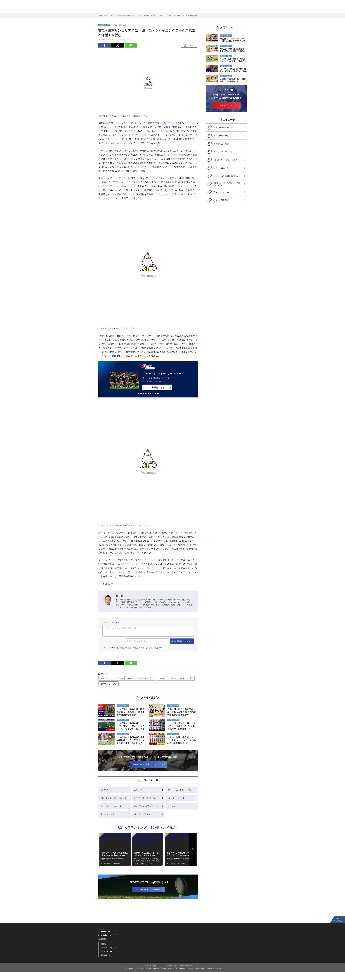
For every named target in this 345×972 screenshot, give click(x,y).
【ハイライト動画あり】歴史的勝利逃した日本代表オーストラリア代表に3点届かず (131, 740)
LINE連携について (106, 935)
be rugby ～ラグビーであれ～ (226, 160)
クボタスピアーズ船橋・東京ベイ (164, 127)
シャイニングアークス (139, 143)
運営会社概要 (105, 955)
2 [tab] (141, 393)
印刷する (191, 45)
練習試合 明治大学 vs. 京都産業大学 (180, 859)
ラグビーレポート (221, 135)
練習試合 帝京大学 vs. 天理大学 (112, 859)
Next (193, 849)
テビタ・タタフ (138, 343)
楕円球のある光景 (221, 143)
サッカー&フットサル (182, 790)
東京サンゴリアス (108, 683)
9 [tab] (158, 393)
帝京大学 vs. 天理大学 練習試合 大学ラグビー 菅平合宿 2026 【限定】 (114, 854)
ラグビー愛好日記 (221, 200)
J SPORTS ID (104, 931)
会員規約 (104, 944)
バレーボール (178, 798)
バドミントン (110, 814)
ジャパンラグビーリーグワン (141, 678)
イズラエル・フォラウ (128, 560)
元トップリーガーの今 (223, 152)
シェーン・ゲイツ (168, 532)
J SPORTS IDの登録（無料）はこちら (148, 764)
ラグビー (109, 16)
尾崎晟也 (116, 356)
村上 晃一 (127, 39)
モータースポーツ (146, 798)
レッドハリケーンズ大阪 (122, 154)
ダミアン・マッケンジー (115, 347)
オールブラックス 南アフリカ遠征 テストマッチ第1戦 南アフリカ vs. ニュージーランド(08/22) (147, 860)
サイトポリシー (106, 951)
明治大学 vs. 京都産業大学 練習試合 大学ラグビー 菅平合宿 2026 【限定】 (180, 854)
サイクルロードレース (116, 798)
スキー (174, 806)
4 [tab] (145, 393)
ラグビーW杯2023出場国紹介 (226, 176)
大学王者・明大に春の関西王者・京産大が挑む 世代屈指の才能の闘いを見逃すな (233, 50)
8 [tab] (155, 393)
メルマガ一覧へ (226, 105)
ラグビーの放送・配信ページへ (148, 889)
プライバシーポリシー (109, 948)
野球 (106, 790)
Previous (103, 849)
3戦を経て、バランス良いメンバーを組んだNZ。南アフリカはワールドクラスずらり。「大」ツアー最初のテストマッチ (233, 40)
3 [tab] (143, 393)
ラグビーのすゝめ (221, 192)
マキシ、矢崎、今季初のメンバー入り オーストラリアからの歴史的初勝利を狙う (181, 740)
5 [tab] (148, 393)
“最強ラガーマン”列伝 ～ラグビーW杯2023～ (228, 184)
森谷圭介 (130, 351)
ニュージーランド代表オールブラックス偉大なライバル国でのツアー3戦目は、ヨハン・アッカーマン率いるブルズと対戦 (181, 726)
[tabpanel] (148, 379)
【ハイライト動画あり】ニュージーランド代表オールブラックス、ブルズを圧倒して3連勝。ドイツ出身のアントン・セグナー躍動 (131, 726)
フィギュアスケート (148, 806)
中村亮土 (109, 351)
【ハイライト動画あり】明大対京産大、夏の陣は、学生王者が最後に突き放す (233, 70)
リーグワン (117, 678)
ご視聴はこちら (150, 387)
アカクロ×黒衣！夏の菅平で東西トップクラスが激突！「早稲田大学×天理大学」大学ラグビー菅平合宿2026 (233, 60)
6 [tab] (150, 393)
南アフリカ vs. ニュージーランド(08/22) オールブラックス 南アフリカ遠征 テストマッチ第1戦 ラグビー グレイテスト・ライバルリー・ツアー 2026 (147, 854)
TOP (100, 16)
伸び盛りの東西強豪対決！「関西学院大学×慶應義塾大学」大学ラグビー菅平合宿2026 (233, 80)
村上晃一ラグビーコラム (126, 16)
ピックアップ (143, 814)
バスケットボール (113, 806)
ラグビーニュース (221, 168)
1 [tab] (138, 393)
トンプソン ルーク (126, 544)
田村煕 (169, 343)
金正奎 (147, 190)
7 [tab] (153, 393)
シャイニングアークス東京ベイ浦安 (176, 678)
